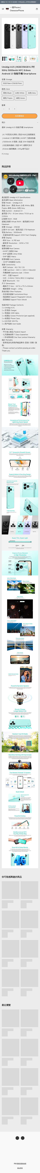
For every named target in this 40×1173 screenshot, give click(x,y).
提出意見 (20, 1168)
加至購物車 (19, 116)
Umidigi (6, 154)
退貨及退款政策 (21, 1163)
